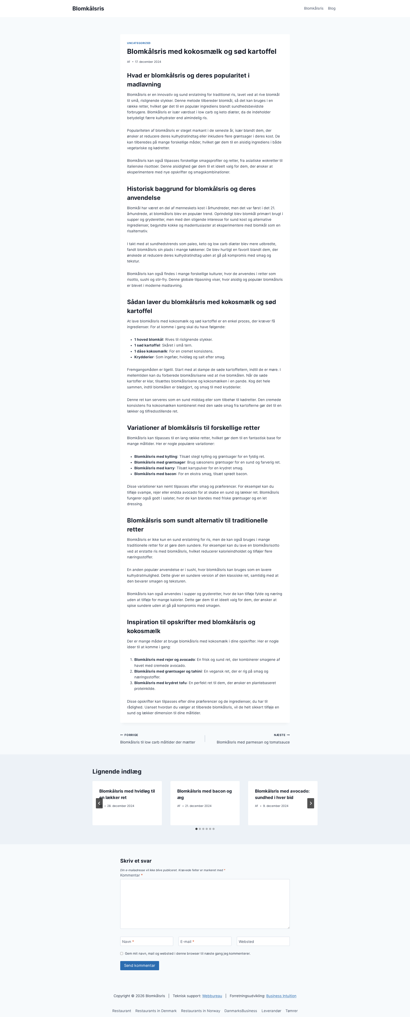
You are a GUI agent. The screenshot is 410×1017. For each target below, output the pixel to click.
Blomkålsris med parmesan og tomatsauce (253, 739)
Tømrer (292, 1011)
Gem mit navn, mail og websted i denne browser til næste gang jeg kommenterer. (187, 953)
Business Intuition (281, 996)
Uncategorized (139, 43)
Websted (246, 941)
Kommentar (131, 875)
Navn (128, 941)
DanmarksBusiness (240, 1011)
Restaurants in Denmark (156, 1011)
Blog (331, 8)
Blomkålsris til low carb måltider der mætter (157, 739)
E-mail (187, 941)
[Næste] (310, 803)
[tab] (196, 829)
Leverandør (271, 1011)
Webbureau (212, 996)
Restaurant (121, 1011)
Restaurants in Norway (200, 1011)
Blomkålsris (314, 8)
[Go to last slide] (99, 803)
